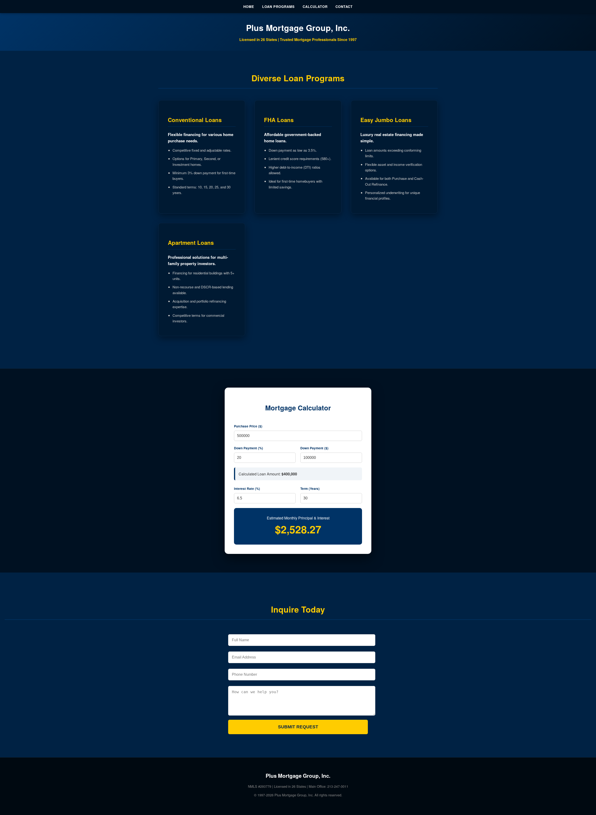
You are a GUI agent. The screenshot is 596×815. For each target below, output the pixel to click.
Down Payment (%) (248, 448)
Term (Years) (310, 488)
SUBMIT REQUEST (298, 726)
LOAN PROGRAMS (278, 6)
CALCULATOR (315, 6)
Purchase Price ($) (248, 426)
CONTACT (344, 6)
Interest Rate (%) (247, 488)
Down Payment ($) (314, 448)
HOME (248, 6)
